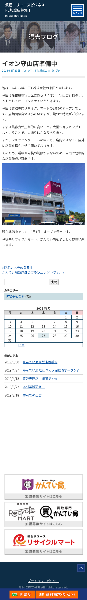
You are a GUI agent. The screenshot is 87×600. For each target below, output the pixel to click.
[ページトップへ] (81, 568)
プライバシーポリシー (43, 581)
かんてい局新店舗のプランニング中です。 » (33, 272)
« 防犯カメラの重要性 (17, 267)
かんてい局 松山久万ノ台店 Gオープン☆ (51, 370)
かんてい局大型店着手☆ (40, 362)
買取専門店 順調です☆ (40, 378)
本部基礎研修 (34, 386)
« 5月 (21, 345)
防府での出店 (32, 395)
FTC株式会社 (42, 70)
